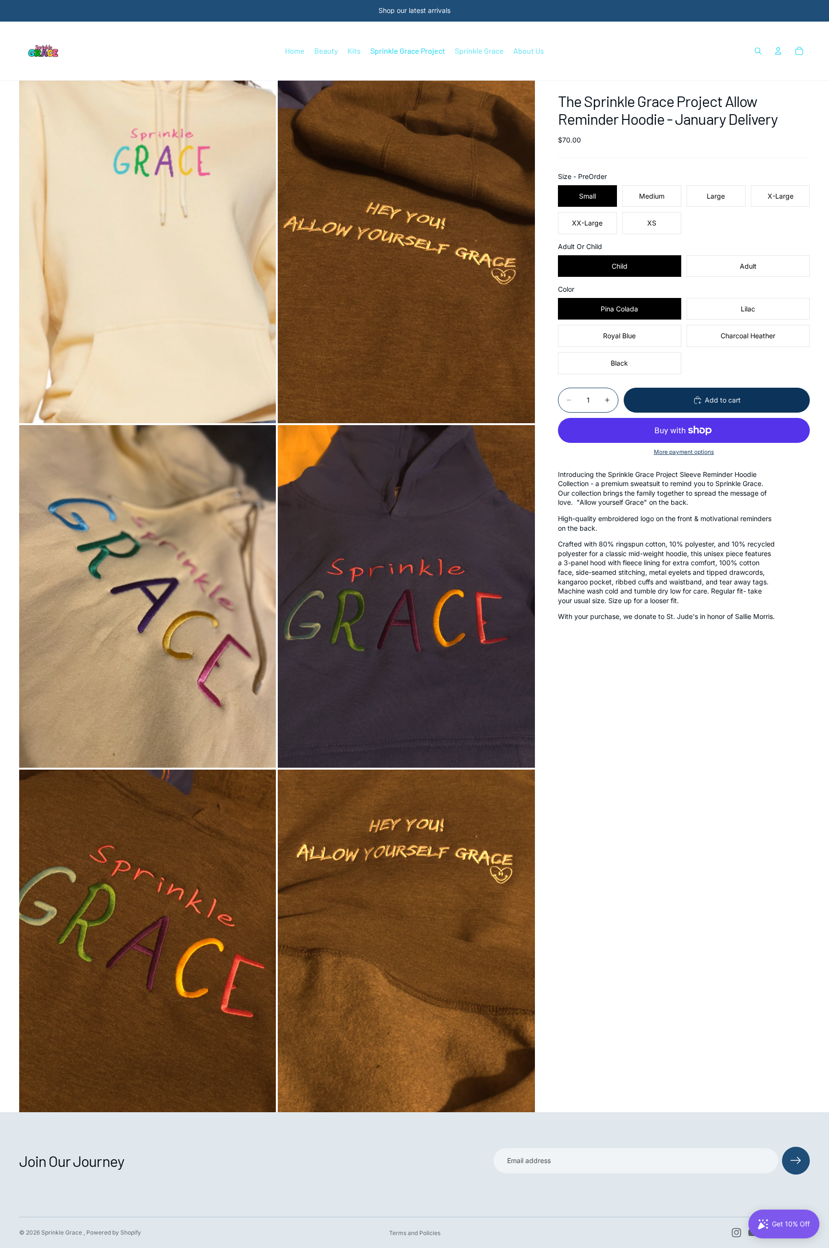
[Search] (758, 50)
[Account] (778, 50)
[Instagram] (736, 1232)
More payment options (684, 452)
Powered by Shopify (113, 1232)
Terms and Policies (414, 1232)
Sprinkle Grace (62, 1232)
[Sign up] (796, 1161)
